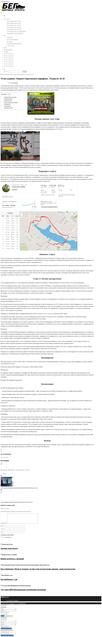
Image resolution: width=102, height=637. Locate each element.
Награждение (7, 104)
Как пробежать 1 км (9, 579)
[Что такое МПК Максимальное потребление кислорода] (16, 585)
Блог (4, 473)
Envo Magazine (22, 603)
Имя (2, 526)
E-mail (2, 529)
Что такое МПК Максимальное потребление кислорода (23, 590)
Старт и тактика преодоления (11, 102)
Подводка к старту (8, 99)
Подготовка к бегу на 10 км (14, 29)
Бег (5, 35)
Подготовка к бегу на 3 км (14, 25)
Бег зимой (9, 41)
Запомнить (5, 614)
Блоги (5, 47)
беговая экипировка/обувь (14, 43)
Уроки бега (10, 37)
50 (7, 552)
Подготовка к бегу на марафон (15, 33)
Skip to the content (5, 1)
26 (7, 563)
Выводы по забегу (8, 107)
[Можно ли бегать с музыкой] (9, 554)
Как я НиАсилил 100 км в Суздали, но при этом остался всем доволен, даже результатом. (38, 569)
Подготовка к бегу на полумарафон (16, 31)
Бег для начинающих (12, 39)
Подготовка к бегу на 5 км (14, 27)
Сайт (2, 531)
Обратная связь (8, 49)
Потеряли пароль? (9, 615)
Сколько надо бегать (9, 548)
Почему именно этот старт (10, 97)
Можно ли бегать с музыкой (12, 559)
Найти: (5, 71)
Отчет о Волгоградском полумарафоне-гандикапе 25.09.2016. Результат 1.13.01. (19, 487)
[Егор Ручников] (3, 468)
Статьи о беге (10, 45)
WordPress (12, 603)
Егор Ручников (14, 82)
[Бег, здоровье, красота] (4, 15)
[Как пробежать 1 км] (6, 575)
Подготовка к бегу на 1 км (14, 21)
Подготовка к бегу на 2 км (14, 23)
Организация (7, 106)
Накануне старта (8, 100)
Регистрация (3, 607)
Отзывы (6, 51)
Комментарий (4, 523)
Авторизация (4, 617)
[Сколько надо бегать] (7, 544)
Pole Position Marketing (8, 537)
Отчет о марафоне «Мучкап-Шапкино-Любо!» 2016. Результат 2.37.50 (17, 502)
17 (7, 573)
